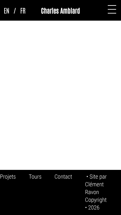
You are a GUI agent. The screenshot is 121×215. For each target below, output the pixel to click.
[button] (112, 9)
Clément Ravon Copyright (95, 192)
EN (6, 10)
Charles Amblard (60, 10)
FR (22, 10)
